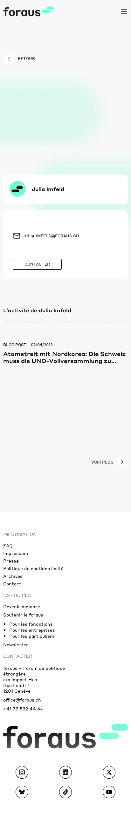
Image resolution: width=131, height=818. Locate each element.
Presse (11, 561)
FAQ (8, 545)
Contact (12, 583)
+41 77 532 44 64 (23, 708)
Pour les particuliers (32, 636)
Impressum (15, 553)
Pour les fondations (31, 624)
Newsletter (15, 644)
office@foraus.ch (22, 700)
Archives (13, 576)
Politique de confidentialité (33, 568)
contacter (17, 656)
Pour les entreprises (32, 630)
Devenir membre (21, 606)
